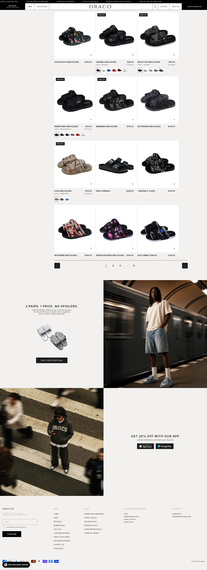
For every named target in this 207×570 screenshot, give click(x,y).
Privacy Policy (90, 518)
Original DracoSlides (106, 62)
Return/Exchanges (62, 541)
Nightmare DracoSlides (65, 255)
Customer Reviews (62, 533)
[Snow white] (103, 70)
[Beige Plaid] (56, 199)
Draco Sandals (103, 191)
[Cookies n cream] (150, 70)
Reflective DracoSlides (149, 62)
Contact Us (59, 545)
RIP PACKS (58, 522)
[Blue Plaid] (67, 199)
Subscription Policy (93, 529)
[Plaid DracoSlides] (74, 164)
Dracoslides (201, 561)
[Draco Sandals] (116, 164)
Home (56, 514)
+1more (83, 134)
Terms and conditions (94, 514)
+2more (124, 70)
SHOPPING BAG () (194, 6)
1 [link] (106, 265)
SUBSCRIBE (11, 534)
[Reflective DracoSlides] (158, 35)
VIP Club (57, 529)
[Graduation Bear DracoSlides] (116, 229)
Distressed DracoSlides (149, 126)
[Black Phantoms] (56, 134)
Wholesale (58, 548)
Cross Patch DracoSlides (66, 62)
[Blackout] (98, 70)
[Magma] (114, 70)
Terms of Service (91, 533)
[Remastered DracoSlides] (74, 100)
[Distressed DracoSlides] (62, 134)
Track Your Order (61, 537)
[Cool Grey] (72, 134)
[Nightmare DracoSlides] (74, 229)
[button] (155, 6)
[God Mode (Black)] (161, 70)
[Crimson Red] (77, 134)
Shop (56, 518)
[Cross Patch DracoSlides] (74, 35)
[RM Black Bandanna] (67, 134)
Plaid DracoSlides (63, 191)
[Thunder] (140, 70)
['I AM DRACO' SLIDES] (158, 164)
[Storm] (155, 70)
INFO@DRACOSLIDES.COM (181, 516)
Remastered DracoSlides (66, 126)
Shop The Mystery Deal (52, 360)
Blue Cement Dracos (147, 255)
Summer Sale (59, 525)
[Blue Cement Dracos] (158, 229)
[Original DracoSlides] (116, 35)
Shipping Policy (91, 525)
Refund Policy (90, 522)
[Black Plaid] (62, 199)
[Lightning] (145, 70)
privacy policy (20, 527)
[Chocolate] (119, 70)
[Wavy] (108, 70)
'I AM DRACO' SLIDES (146, 191)
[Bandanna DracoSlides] (116, 100)
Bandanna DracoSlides (107, 126)
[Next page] (185, 265)
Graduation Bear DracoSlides (110, 255)
